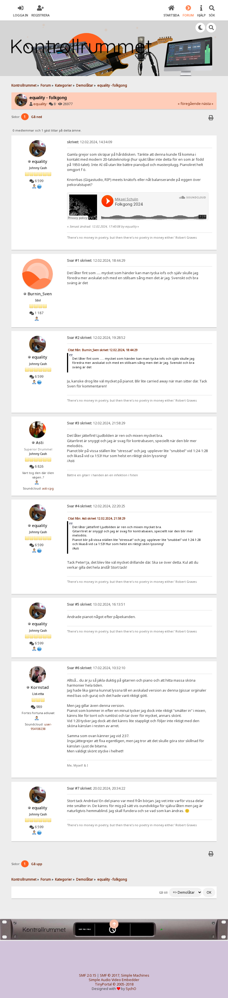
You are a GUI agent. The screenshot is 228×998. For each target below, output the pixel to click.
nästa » (207, 103)
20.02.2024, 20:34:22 (96, 788)
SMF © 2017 (109, 975)
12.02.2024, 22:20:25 (96, 506)
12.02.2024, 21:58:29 (96, 423)
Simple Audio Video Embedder (114, 979)
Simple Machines (135, 975)
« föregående (189, 103)
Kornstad (40, 687)
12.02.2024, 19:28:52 (96, 337)
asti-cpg (48, 488)
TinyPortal (103, 984)
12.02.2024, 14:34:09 (89, 142)
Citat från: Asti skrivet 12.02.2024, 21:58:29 (96, 518)
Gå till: (163, 892)
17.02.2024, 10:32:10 (96, 668)
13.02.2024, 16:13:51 (96, 604)
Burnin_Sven (40, 293)
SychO (131, 988)
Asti (39, 442)
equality (39, 104)
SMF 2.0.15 (87, 975)
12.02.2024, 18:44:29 (96, 260)
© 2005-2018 (123, 984)
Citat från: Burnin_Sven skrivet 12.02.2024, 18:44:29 (103, 350)
